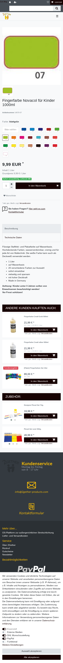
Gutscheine (7, 551)
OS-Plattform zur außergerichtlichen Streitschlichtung (28, 532)
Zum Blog (3, 2)
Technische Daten (13, 237)
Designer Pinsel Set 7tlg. (34, 405)
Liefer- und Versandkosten (15, 536)
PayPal (10, 638)
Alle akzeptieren (31, 657)
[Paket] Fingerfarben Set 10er (35, 368)
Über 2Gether (9, 545)
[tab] (31, 228)
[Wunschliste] (48, 2)
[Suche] (57, 8)
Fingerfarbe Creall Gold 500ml (36, 316)
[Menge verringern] (11, 187)
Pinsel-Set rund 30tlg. (32, 429)
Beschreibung (11, 228)
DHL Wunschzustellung (18, 635)
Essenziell (12, 629)
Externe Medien (14, 632)
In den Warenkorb (37, 185)
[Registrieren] (15, 2)
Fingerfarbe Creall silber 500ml (36, 342)
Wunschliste (10, 196)
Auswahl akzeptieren (32, 651)
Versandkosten (25, 203)
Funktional (12, 641)
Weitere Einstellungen (12, 645)
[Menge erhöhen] (11, 184)
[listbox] (13, 413)
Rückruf (6, 548)
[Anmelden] (10, 2)
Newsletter (7, 554)
